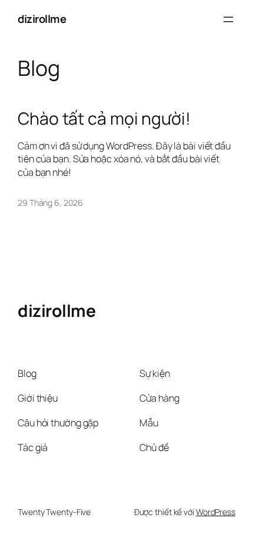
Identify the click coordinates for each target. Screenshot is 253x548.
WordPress (215, 511)
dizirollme (42, 18)
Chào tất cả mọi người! (104, 118)
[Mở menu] (228, 19)
